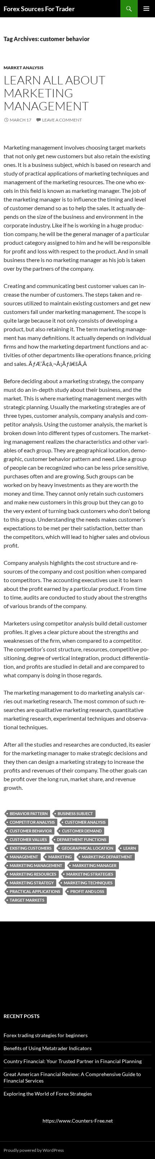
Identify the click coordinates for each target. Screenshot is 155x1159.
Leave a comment (62, 120)
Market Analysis (24, 67)
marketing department (107, 856)
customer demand (82, 830)
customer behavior (31, 830)
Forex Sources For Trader (39, 9)
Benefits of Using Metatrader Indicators (48, 1048)
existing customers (31, 848)
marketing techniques (88, 882)
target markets (27, 900)
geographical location (87, 848)
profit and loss (87, 891)
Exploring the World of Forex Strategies (48, 1094)
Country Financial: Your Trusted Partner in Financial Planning (73, 1061)
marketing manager (94, 865)
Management (24, 856)
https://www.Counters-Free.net (78, 1121)
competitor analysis (32, 822)
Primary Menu (146, 8)
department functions (81, 839)
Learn (129, 848)
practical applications (35, 891)
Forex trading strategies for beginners (46, 1035)
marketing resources (33, 874)
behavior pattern (29, 813)
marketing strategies (89, 874)
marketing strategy (32, 882)
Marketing (60, 856)
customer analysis (85, 822)
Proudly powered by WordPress (34, 1150)
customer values (28, 839)
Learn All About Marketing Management (54, 92)
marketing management (36, 865)
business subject (75, 813)
